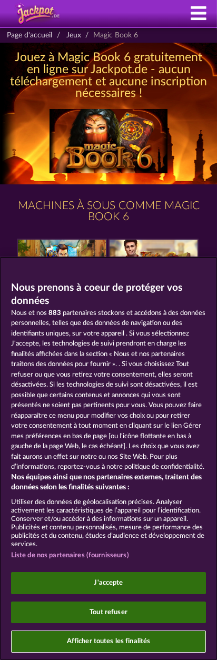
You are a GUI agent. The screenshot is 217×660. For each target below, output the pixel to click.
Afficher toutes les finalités (109, 641)
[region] (108, 458)
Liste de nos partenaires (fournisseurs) (70, 555)
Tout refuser (108, 612)
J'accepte (108, 582)
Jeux (73, 35)
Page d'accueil (29, 35)
